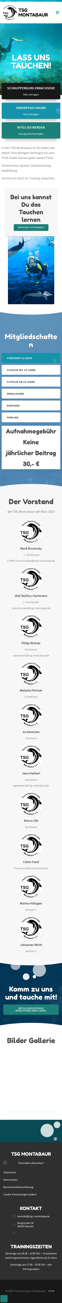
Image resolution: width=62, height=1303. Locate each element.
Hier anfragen (31, 94)
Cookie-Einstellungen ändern (20, 1194)
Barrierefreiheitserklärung (18, 1187)
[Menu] (57, 12)
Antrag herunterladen (31, 133)
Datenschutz (10, 1179)
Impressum (9, 1172)
